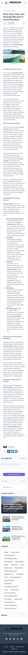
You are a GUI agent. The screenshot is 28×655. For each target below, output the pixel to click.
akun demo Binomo (15, 577)
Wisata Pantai (12, 10)
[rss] (21, 639)
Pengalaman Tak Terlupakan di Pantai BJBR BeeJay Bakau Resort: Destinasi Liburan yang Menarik (17, 528)
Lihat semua (22, 458)
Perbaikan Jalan (8, 574)
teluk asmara (7, 599)
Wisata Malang (19, 561)
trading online (18, 599)
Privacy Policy (19, 646)
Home (6, 646)
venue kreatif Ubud (9, 602)
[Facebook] (8, 451)
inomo (6, 589)
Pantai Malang (8, 561)
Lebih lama (23, 481)
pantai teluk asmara (9, 592)
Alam (22, 564)
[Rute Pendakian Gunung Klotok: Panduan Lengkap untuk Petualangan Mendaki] (6, 538)
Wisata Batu (14, 564)
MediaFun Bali (19, 568)
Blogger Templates (14, 651)
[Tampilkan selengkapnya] (19, 451)
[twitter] (10, 639)
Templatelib (23, 651)
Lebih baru (5, 481)
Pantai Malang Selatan (10, 558)
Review (6, 552)
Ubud (5, 577)
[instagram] (17, 639)
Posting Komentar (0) (14, 474)
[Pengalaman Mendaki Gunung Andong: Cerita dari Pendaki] (6, 519)
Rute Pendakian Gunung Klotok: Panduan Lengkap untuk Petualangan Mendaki (18, 537)
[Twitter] (12, 451)
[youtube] (14, 639)
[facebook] (6, 639)
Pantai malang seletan (10, 571)
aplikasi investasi (9, 580)
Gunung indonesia (9, 555)
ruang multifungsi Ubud (10, 596)
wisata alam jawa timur (10, 605)
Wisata (6, 564)
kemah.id (5, 28)
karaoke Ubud (14, 589)
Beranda (5, 10)
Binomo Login (8, 568)
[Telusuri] (25, 2)
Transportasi (19, 574)
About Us (12, 646)
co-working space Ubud (10, 586)
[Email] (16, 451)
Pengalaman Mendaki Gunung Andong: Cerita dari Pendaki (18, 518)
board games (8, 583)
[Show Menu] (2, 2)
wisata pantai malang (10, 608)
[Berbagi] (23, 23)
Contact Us (14, 649)
